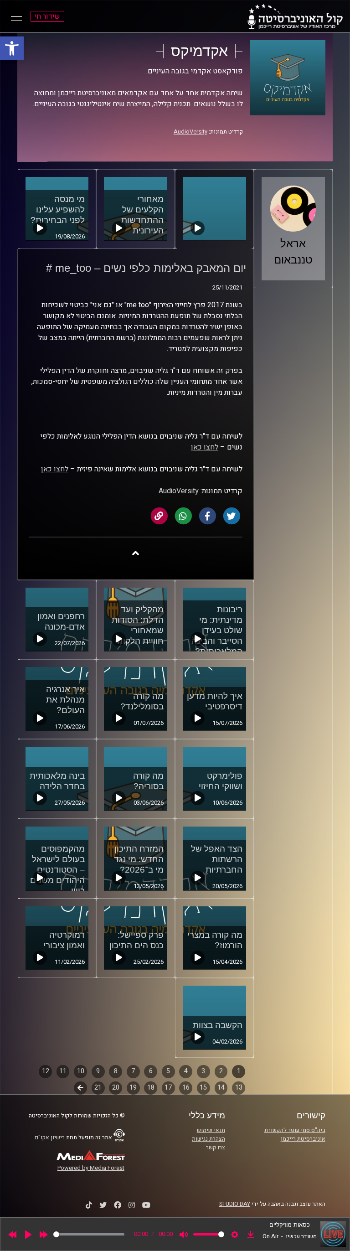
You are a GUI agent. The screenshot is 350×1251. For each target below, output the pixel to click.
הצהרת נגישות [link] (208, 1139)
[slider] (88, 1234)
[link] (12, 48)
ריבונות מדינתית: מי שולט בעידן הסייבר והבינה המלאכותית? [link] (216, 630)
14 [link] (221, 1087)
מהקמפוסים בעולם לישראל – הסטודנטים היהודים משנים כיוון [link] (57, 869)
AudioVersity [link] (190, 132)
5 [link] (168, 1071)
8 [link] (116, 1071)
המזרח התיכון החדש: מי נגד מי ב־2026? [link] (139, 859)
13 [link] (238, 1087)
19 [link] (133, 1087)
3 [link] (203, 1071)
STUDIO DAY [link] (234, 1204)
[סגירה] (135, 553)
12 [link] (45, 1071)
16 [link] (186, 1087)
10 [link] (80, 1071)
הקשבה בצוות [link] (217, 1025)
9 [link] (98, 1071)
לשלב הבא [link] (80, 1089)
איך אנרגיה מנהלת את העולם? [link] (65, 699)
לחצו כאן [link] (204, 447)
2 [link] (221, 1071)
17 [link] (168, 1087)
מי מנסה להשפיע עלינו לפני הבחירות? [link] (58, 209)
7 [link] (133, 1071)
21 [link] (98, 1087)
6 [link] (151, 1071)
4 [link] (186, 1071)
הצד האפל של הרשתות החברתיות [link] (216, 859)
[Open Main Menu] (16, 16)
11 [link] (63, 1071)
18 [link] (150, 1087)
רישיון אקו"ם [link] (50, 1137)
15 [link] (203, 1087)
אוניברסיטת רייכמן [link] (303, 1139)
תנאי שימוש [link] (211, 1130)
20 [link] (115, 1087)
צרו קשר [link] (215, 1147)
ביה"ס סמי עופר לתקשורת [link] (294, 1130)
